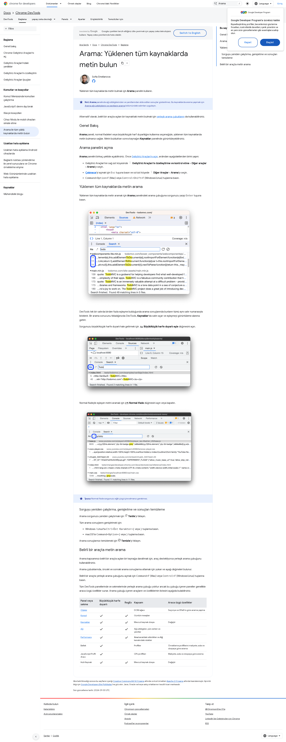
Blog (89, 3)
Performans (86, 637)
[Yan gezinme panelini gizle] (36, 737)
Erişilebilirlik (97, 19)
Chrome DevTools (27, 13)
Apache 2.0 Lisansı (175, 681)
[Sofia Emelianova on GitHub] (93, 81)
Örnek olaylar (74, 3)
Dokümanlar (52, 3)
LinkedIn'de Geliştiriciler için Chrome (222, 718)
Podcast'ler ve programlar (136, 723)
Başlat (270, 42)
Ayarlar (81, 19)
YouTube (209, 714)
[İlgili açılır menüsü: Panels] (71, 19)
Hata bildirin (49, 709)
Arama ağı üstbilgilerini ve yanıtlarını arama (105, 105)
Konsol (84, 615)
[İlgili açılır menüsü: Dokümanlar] (61, 3)
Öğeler (84, 610)
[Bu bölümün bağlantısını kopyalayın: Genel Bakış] (101, 126)
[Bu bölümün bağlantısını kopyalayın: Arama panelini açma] (116, 148)
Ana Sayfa (84, 45)
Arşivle (127, 718)
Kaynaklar (85, 622)
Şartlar (47, 736)
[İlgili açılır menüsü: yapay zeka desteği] (55, 19)
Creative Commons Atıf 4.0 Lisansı (128, 681)
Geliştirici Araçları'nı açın (145, 156)
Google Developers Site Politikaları (96, 684)
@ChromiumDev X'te (215, 709)
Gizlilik (56, 736)
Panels (65, 19)
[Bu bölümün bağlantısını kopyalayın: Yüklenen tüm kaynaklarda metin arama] (146, 187)
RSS (207, 723)
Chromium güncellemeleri (136, 709)
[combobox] (227, 3)
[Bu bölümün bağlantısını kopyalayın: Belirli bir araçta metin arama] (128, 550)
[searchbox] (20, 28)
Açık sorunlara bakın (53, 714)
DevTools (8, 19)
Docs (7, 13)
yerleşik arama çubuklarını (170, 116)
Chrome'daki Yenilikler (108, 3)
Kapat (248, 42)
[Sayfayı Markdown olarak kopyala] (122, 63)
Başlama (22, 19)
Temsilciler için (115, 19)
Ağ (82, 629)
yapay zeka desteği (42, 19)
